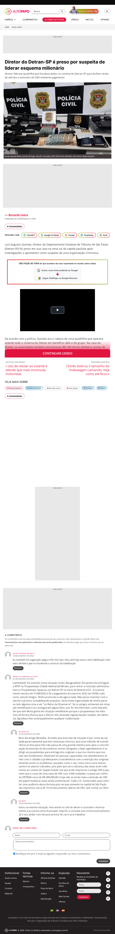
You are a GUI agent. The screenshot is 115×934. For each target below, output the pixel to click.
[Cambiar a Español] (63, 910)
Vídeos (102, 388)
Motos (44, 883)
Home (7, 27)
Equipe (8, 883)
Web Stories (64, 896)
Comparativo (28, 886)
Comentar (103, 861)
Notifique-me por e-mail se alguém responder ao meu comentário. (53, 853)
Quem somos (11, 878)
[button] (62, 11)
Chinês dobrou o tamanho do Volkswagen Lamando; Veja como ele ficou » (87, 370)
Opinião (62, 878)
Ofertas (62, 901)
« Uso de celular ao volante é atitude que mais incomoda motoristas (26, 370)
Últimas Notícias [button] (54, 19)
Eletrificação (46, 899)
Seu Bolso (89, 388)
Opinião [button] (104, 19)
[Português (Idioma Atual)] (52, 910)
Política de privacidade (102, 930)
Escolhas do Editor (34, 388)
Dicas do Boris (47, 888)
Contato (8, 888)
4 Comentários (14, 226)
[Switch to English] (57, 910)
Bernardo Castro (18, 215)
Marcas (26, 881)
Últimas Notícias (15, 388)
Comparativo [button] (30, 19)
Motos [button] (89, 19)
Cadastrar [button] (83, 897)
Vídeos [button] (75, 19)
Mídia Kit (9, 893)
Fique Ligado (17, 27)
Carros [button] (9, 19)
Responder (18, 668)
